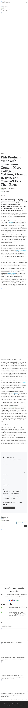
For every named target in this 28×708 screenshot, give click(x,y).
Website (6, 485)
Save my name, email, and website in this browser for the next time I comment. (13, 491)
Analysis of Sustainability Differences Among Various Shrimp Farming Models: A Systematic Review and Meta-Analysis (12, 677)
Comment (7, 464)
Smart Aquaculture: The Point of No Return (11, 642)
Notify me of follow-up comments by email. (11, 497)
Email (5, 480)
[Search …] (25, 526)
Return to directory (22, 522)
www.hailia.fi (23, 443)
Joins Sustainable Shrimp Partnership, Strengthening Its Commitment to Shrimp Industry (13, 695)
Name (5, 475)
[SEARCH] (12, 526)
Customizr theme (21, 705)
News (3, 153)
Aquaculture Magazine (11, 703)
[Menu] (26, 2)
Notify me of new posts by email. (12, 503)
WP (9, 705)
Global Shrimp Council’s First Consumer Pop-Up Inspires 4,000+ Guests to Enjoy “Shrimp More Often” (13, 659)
